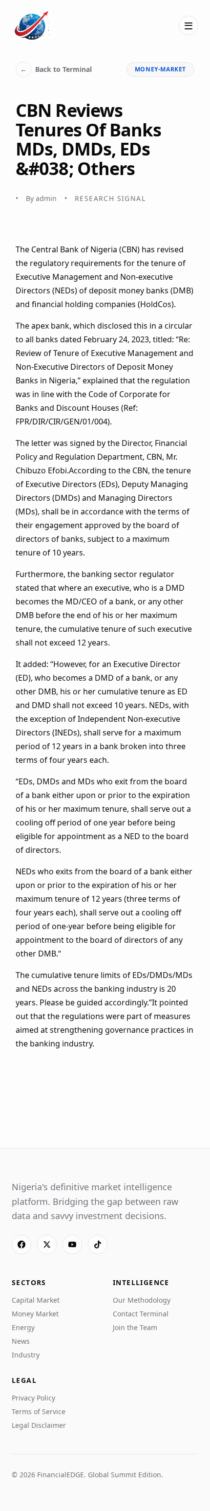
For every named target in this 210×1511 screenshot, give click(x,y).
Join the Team (135, 1327)
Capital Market (36, 1300)
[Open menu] (188, 25)
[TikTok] (97, 1244)
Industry (26, 1354)
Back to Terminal (56, 69)
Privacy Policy (33, 1397)
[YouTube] (72, 1244)
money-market (160, 69)
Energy (23, 1327)
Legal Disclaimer (39, 1425)
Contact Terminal (140, 1313)
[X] (47, 1244)
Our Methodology (141, 1300)
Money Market (35, 1313)
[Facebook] (21, 1244)
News (21, 1341)
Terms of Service (38, 1411)
